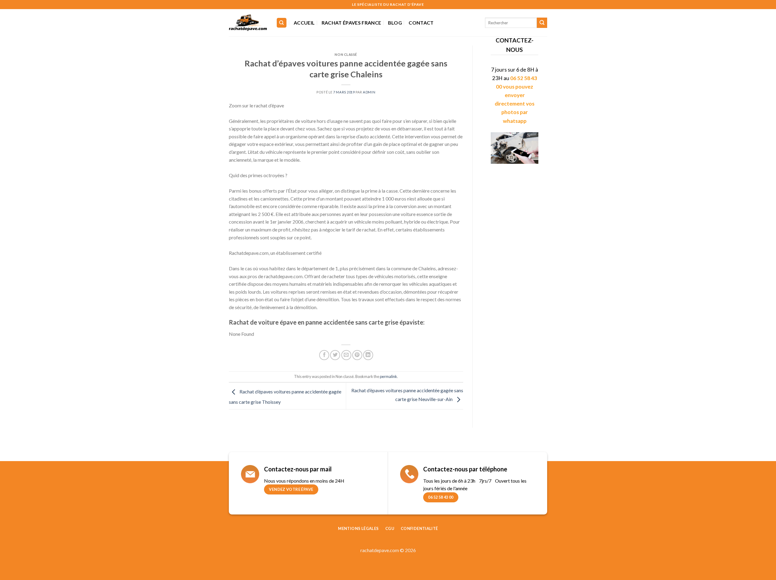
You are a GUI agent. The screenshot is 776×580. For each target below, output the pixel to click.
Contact (421, 22)
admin (369, 92)
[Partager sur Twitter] (335, 355)
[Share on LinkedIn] (368, 355)
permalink (388, 376)
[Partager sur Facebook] (324, 355)
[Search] (282, 23)
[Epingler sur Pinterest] (357, 355)
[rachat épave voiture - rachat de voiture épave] (248, 22)
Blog (395, 22)
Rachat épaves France (351, 22)
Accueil (304, 22)
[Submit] (542, 23)
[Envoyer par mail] (346, 355)
